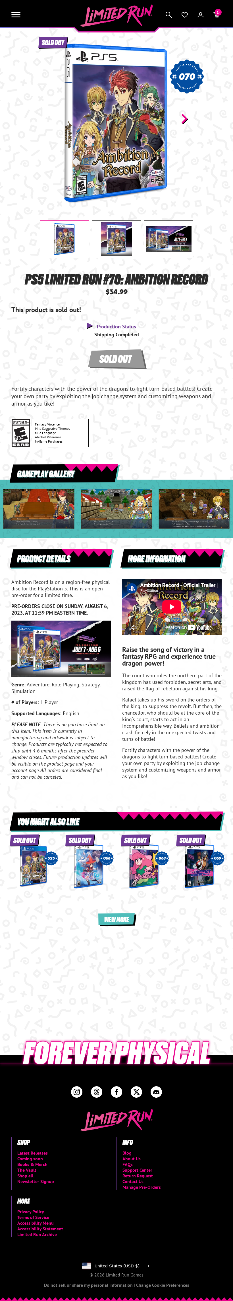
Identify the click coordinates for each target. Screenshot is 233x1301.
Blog (127, 1153)
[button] (48, 119)
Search (169, 14)
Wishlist (185, 14)
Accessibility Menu (35, 1223)
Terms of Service (33, 1217)
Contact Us (132, 1181)
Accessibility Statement (40, 1229)
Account (200, 14)
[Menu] (15, 14)
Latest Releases (32, 1153)
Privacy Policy (30, 1211)
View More (116, 919)
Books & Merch (32, 1164)
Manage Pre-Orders (141, 1187)
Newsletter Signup (35, 1181)
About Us (131, 1158)
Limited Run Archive (37, 1234)
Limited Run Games (116, 16)
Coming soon (30, 1158)
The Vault (26, 1170)
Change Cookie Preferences (162, 1285)
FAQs (127, 1164)
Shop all (25, 1176)
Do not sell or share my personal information (89, 1285)
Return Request (137, 1176)
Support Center (137, 1170)
